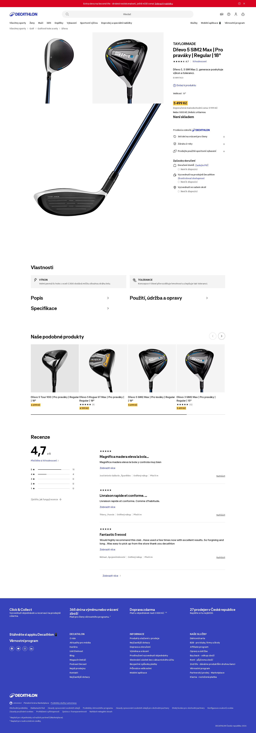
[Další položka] (221, 336)
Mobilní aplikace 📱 (211, 23)
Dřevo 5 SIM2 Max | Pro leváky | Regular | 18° (151, 399)
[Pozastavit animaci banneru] (239, 3)
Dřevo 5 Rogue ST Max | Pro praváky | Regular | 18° (101, 399)
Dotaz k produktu (186, 85)
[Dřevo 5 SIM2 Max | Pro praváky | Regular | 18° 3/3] (92, 175)
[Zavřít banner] (244, 3)
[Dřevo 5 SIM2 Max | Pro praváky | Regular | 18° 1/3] (128, 68)
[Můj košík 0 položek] (243, 14)
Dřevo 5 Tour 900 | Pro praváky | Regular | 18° (55, 399)
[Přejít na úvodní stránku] (23, 14)
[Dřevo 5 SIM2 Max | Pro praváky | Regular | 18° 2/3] (56, 68)
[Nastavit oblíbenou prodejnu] (221, 14)
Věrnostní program (235, 23)
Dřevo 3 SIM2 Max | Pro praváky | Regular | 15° (196, 399)
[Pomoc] (228, 14)
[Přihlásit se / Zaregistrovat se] (235, 14)
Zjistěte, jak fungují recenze (44, 499)
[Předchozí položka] (212, 336)
